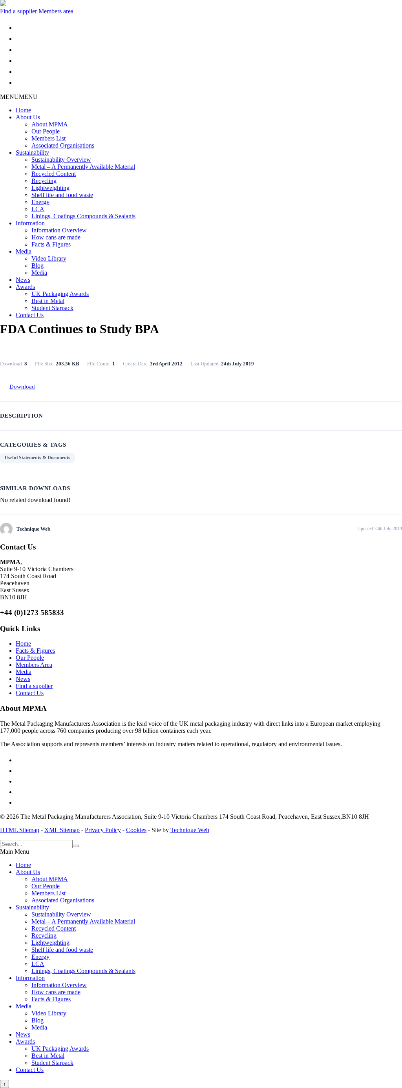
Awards (25, 286)
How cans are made (55, 237)
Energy (40, 202)
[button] (19, 96)
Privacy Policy (103, 830)
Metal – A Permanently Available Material (83, 166)
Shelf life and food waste (62, 195)
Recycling (44, 180)
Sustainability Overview (61, 159)
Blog (37, 265)
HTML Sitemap (19, 830)
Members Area (34, 664)
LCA (37, 209)
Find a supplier (18, 11)
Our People (45, 131)
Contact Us (30, 315)
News (23, 279)
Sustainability (32, 152)
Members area (55, 11)
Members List (48, 138)
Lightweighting (50, 187)
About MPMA (49, 124)
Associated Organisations (62, 145)
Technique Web (189, 830)
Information (30, 223)
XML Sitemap (62, 830)
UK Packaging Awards (60, 293)
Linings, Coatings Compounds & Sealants (83, 216)
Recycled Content (53, 173)
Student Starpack (52, 308)
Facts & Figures (51, 244)
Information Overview (59, 230)
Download (22, 386)
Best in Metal (47, 301)
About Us (28, 117)
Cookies (136, 830)
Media (23, 251)
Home (23, 110)
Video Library (48, 258)
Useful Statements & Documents (37, 457)
